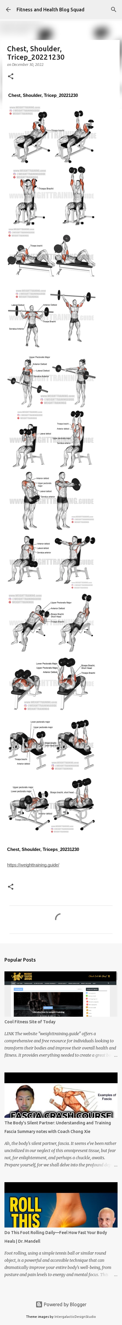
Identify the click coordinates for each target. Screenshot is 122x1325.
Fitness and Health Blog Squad (50, 9)
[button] (10, 77)
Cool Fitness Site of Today (29, 1021)
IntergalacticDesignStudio (75, 1316)
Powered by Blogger (64, 1304)
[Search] (113, 9)
